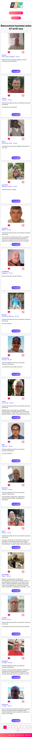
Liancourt (4, 489)
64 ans (10, 706)
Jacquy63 (5, 228)
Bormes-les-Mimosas (8, 316)
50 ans (18, 56)
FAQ (10, 735)
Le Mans (4, 706)
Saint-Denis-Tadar (7, 143)
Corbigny (4, 662)
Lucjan (4, 401)
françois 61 (5, 704)
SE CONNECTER (16, 17)
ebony (3, 141)
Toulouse (4, 100)
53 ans (10, 359)
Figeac (4, 576)
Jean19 (4, 98)
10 (17, 730)
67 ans (17, 316)
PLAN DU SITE (20, 735)
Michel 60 (4, 488)
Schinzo (4, 55)
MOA (3, 444)
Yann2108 (5, 185)
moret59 (4, 618)
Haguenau (5, 273)
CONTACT (28, 735)
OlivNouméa (5, 358)
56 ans (10, 100)
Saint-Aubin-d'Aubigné (8, 56)
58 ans (15, 143)
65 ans (11, 403)
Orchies (4, 619)
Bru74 (3, 531)
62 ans (15, 186)
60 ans (10, 662)
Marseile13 (5, 661)
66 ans (9, 576)
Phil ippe (4, 315)
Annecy (4, 533)
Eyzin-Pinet (5, 403)
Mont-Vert (5, 446)
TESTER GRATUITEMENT (16, 12)
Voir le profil (16, 71)
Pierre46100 (5, 574)
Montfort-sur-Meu (7, 186)
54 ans (10, 489)
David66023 (5, 271)
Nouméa (4, 359)
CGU (13, 735)
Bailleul (4, 230)
